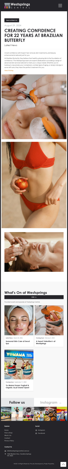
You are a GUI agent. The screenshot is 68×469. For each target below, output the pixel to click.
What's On (7, 435)
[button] (60, 6)
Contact (7, 438)
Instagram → (51, 402)
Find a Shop (8, 433)
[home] (32, 5)
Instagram (41, 430)
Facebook (41, 433)
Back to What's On (11, 20)
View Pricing (8, 70)
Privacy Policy (9, 440)
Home (6, 430)
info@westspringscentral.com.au (18, 451)
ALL (34, 297)
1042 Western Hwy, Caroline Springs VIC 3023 (19, 454)
